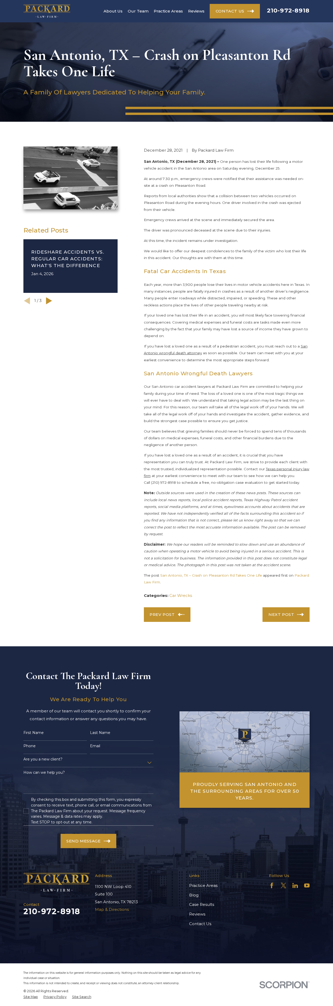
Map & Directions (112, 909)
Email (95, 746)
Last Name (100, 733)
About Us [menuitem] (113, 11)
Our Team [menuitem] (138, 11)
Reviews (197, 914)
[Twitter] (283, 885)
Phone (29, 746)
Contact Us (200, 923)
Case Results (201, 904)
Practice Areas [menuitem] (168, 11)
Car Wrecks (180, 595)
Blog (193, 895)
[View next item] (49, 300)
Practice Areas (203, 885)
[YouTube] (307, 885)
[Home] (46, 11)
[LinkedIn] (295, 885)
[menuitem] (30, 997)
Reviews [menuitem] (196, 11)
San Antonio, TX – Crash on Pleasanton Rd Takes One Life (211, 575)
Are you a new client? (42, 759)
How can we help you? (44, 772)
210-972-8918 (288, 10)
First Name (33, 733)
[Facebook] (271, 885)
